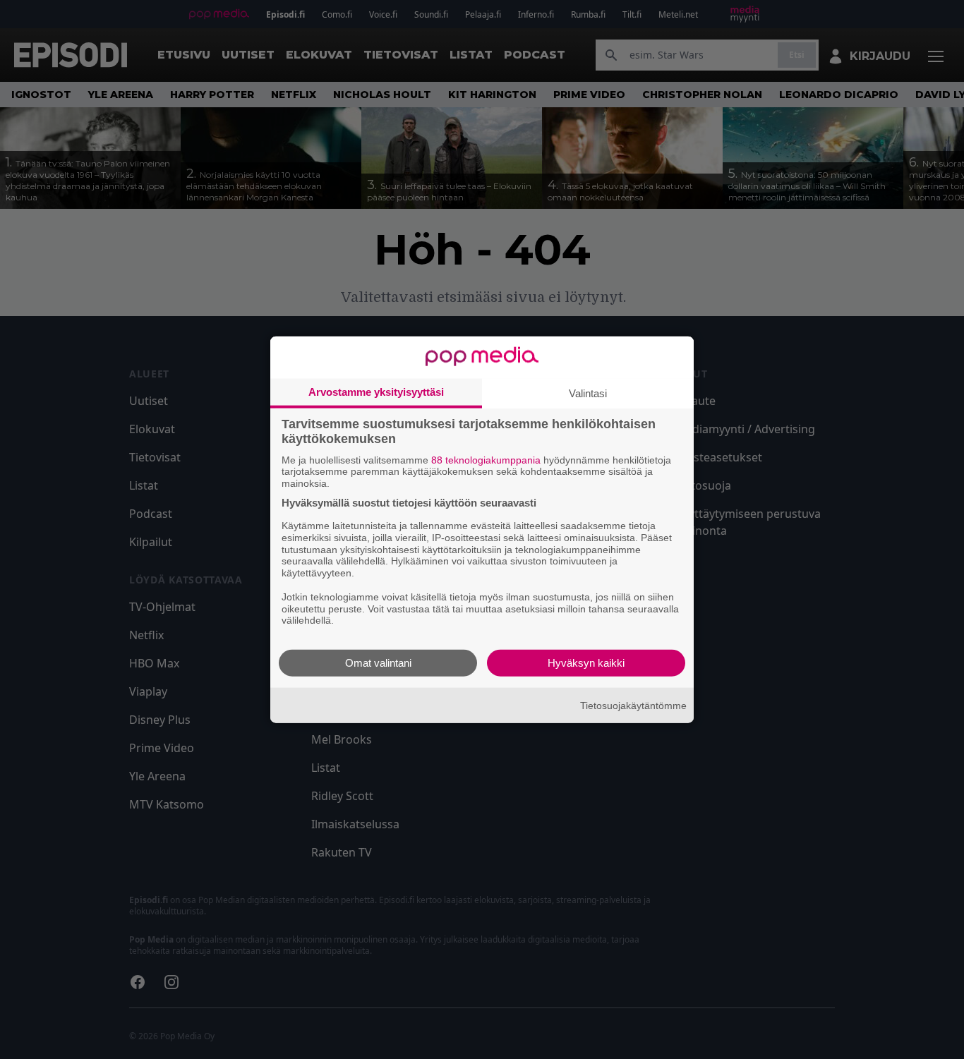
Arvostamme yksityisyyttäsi (376, 391)
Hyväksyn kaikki (586, 663)
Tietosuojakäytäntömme (633, 704)
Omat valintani (378, 663)
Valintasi (588, 393)
